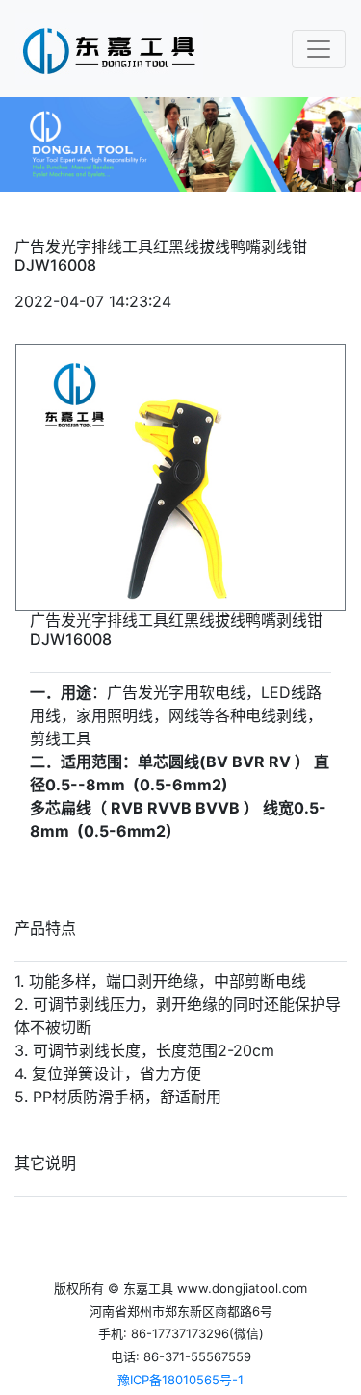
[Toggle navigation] (319, 49)
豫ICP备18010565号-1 (180, 1379)
